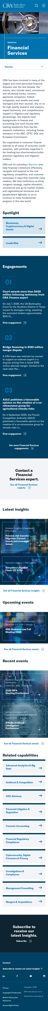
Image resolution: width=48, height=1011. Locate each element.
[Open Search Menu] (36, 5)
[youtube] (31, 976)
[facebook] (17, 976)
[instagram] (44, 976)
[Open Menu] (43, 5)
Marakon (33, 164)
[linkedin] (4, 976)
